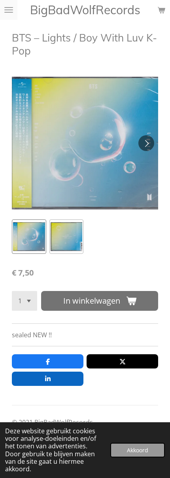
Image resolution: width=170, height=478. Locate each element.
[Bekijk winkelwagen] (161, 10)
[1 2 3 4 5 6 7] (24, 301)
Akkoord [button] (137, 450)
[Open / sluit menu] (8, 10)
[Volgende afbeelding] (146, 143)
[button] (29, 236)
